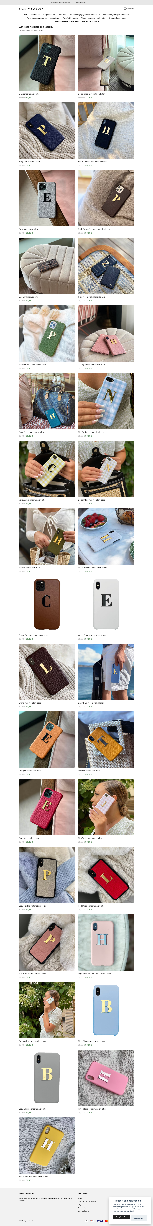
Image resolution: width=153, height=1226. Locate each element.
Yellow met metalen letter (89, 770)
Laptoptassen (55, 18)
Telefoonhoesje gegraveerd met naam (83, 15)
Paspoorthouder (49, 15)
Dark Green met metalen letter (32, 432)
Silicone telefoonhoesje (117, 18)
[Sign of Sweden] (47, 8)
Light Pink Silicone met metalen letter (94, 973)
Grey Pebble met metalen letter (32, 906)
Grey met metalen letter (29, 229)
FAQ (79, 1205)
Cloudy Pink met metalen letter (91, 364)
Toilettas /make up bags (90, 21)
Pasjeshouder (35, 15)
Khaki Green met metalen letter (32, 364)
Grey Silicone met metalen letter (33, 1109)
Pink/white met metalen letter (91, 838)
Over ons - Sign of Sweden (87, 1201)
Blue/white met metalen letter (91, 432)
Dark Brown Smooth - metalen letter (94, 229)
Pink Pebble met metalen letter (32, 973)
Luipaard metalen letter (29, 297)
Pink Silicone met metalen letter (92, 1109)
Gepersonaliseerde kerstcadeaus (66, 21)
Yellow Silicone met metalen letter (34, 1176)
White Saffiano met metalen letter (93, 567)
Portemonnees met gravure (37, 18)
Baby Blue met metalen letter (91, 703)
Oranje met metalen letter (30, 770)
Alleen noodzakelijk (138, 1217)
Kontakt (80, 1198)
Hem (25, 15)
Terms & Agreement (84, 1208)
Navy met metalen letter (29, 161)
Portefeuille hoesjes (70, 18)
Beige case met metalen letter (91, 94)
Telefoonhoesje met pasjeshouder (115, 15)
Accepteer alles (121, 1217)
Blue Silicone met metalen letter (92, 1041)
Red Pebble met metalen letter (91, 906)
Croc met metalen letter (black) (91, 297)
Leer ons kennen (83, 1211)
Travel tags (62, 15)
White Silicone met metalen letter (92, 635)
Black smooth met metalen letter (92, 161)
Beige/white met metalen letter (91, 500)
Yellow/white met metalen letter (32, 500)
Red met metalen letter (29, 838)
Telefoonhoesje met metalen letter (93, 18)
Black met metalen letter (29, 94)
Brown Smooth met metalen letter (33, 635)
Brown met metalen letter (30, 703)
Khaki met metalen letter (29, 567)
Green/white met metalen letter (32, 1041)
